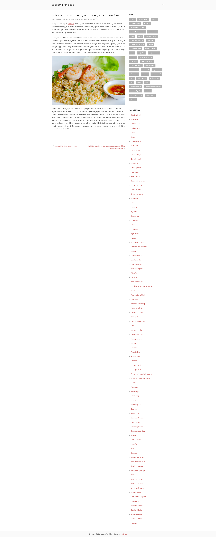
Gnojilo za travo (136, 185)
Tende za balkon (137, 466)
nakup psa (150, 40)
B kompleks (135, 119)
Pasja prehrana (136, 339)
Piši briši (134, 348)
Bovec (132, 19)
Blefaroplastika (136, 128)
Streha (133, 435)
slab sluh (145, 74)
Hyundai (134, 211)
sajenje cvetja (157, 70)
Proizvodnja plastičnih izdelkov (142, 374)
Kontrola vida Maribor (138, 247)
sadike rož (145, 70)
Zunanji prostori (136, 519)
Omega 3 (134, 317)
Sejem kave (135, 413)
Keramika (134, 229)
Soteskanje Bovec (137, 427)
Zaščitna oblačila (137, 506)
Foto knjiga (135, 172)
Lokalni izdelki (136, 260)
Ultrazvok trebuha (137, 488)
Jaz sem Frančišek (63, 4)
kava (132, 36)
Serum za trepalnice (138, 418)
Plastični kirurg (136, 352)
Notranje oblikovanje (138, 304)
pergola (133, 57)
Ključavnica (135, 234)
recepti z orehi (149, 65)
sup (132, 82)
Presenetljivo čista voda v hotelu (65, 146)
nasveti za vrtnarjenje (137, 44)
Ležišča (133, 251)
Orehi (133, 326)
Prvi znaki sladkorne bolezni (141, 378)
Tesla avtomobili (136, 86)
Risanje (133, 400)
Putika (133, 383)
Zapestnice (135, 501)
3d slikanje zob (136, 115)
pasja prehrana (154, 53)
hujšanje (147, 23)
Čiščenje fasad (136, 141)
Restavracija (135, 396)
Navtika (133, 290)
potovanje (134, 61)
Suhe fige (134, 444)
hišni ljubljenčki (135, 23)
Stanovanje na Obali (138, 431)
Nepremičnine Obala (138, 295)
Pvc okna (134, 387)
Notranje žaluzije (137, 308)
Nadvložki (134, 277)
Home (54, 19)
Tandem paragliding (138, 457)
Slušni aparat (142, 78)
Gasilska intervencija (138, 181)
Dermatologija (136, 155)
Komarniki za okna (137, 242)
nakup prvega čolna (137, 40)
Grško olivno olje (137, 194)
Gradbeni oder (136, 190)
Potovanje (134, 361)
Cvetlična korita (136, 150)
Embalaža (134, 163)
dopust (154, 19)
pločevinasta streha (146, 57)
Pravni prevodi (136, 365)
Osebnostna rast (137, 334)
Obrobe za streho (137, 312)
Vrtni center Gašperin (138, 497)
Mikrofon (134, 273)
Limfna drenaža (136, 255)
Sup (132, 448)
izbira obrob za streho (137, 32)
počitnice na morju (147, 61)
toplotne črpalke (136, 91)
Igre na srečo (135, 216)
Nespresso (134, 299)
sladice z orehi (156, 74)
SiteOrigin (124, 534)
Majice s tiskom (136, 264)
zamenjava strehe (136, 95)
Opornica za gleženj (138, 321)
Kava (133, 225)
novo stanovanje (136, 48)
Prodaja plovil (136, 369)
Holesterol (134, 198)
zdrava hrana (150, 95)
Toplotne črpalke (137, 484)
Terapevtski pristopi (138, 470)
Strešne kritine (136, 440)
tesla (146, 82)
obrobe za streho (150, 48)
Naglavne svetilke (137, 282)
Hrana (59, 19)
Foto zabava (135, 176)
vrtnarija (147, 91)
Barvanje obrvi (136, 124)
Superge (134, 453)
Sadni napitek (136, 405)
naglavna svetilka (151, 36)
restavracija (134, 70)
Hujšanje (134, 207)
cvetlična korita (143, 19)
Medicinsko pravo (137, 269)
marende (71, 24)
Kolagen (134, 238)
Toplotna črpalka (137, 479)
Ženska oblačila (136, 510)
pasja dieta (141, 53)
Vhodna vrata (136, 492)
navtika (150, 44)
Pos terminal (135, 356)
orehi (132, 53)
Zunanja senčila (136, 514)
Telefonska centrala (138, 462)
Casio (133, 137)
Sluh (132, 78)
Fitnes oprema (136, 168)
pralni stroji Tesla (136, 65)
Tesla (133, 475)
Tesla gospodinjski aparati (153, 86)
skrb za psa (134, 74)
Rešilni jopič (135, 391)
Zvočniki (134, 523)
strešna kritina (154, 78)
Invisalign (134, 220)
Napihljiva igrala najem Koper (141, 286)
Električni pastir (136, 159)
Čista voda (135, 146)
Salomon (134, 409)
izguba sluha (152, 32)
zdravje (133, 99)
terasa (139, 82)
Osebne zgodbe (136, 330)
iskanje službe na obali (138, 27)
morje (140, 36)
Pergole (133, 343)
